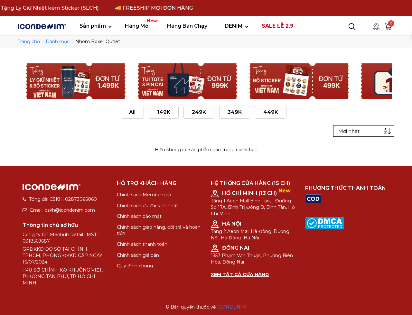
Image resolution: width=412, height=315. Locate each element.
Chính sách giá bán (138, 255)
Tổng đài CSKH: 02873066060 (63, 199)
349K (235, 112)
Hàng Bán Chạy (187, 26)
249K (199, 112)
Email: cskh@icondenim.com (62, 210)
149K (163, 112)
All (132, 112)
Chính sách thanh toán (142, 244)
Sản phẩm (93, 26)
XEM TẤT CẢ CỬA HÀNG (240, 274)
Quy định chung (135, 266)
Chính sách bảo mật (139, 216)
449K (270, 112)
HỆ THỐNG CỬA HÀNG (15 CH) (250, 183)
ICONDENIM (232, 307)
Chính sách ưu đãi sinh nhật (147, 205)
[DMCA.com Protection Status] (324, 223)
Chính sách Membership (144, 195)
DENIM (234, 26)
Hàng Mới (139, 23)
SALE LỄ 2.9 (278, 26)
